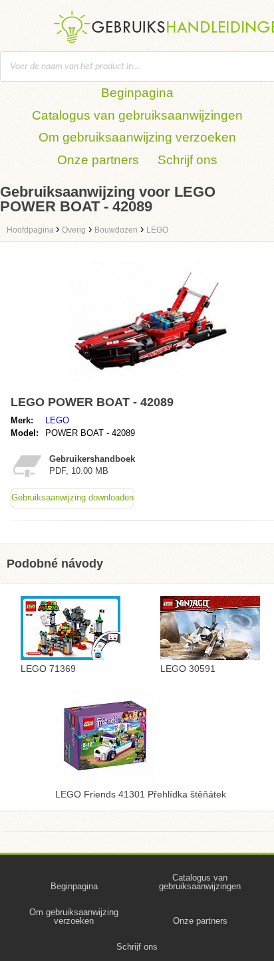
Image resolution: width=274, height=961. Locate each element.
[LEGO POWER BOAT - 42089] (150, 383)
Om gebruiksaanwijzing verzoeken (137, 137)
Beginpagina (137, 93)
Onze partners (98, 160)
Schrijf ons (187, 160)
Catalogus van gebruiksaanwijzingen (137, 115)
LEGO (57, 420)
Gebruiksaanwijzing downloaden (72, 497)
